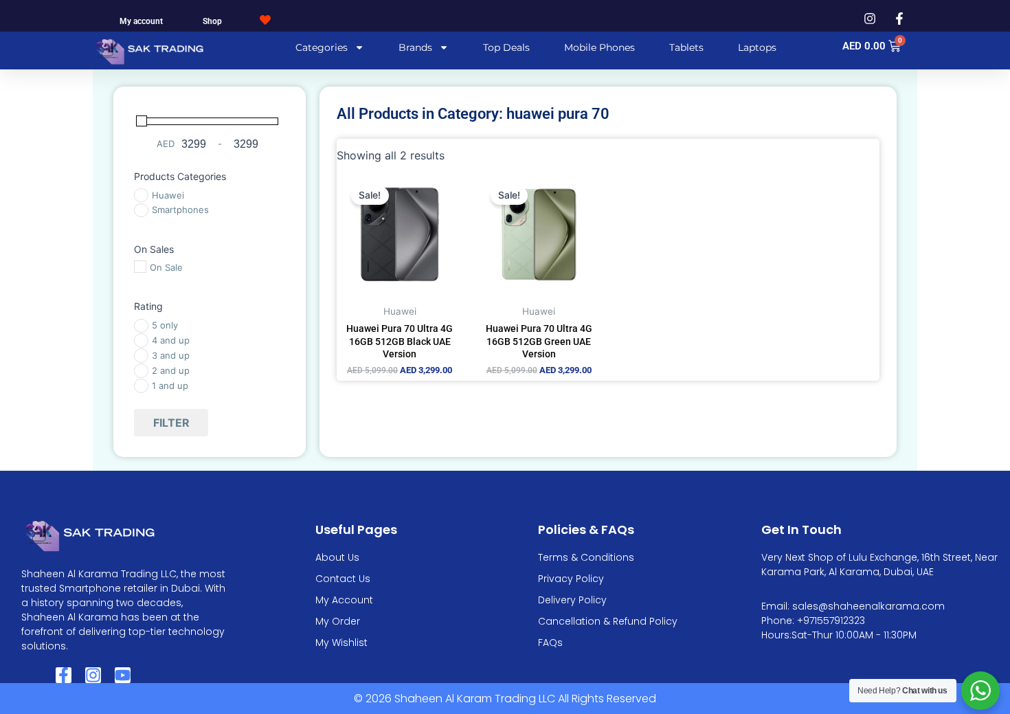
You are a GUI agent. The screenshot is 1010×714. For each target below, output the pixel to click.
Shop (212, 21)
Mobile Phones (599, 47)
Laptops (757, 47)
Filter (171, 422)
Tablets (686, 47)
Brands (415, 47)
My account (141, 21)
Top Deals (506, 47)
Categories (321, 47)
